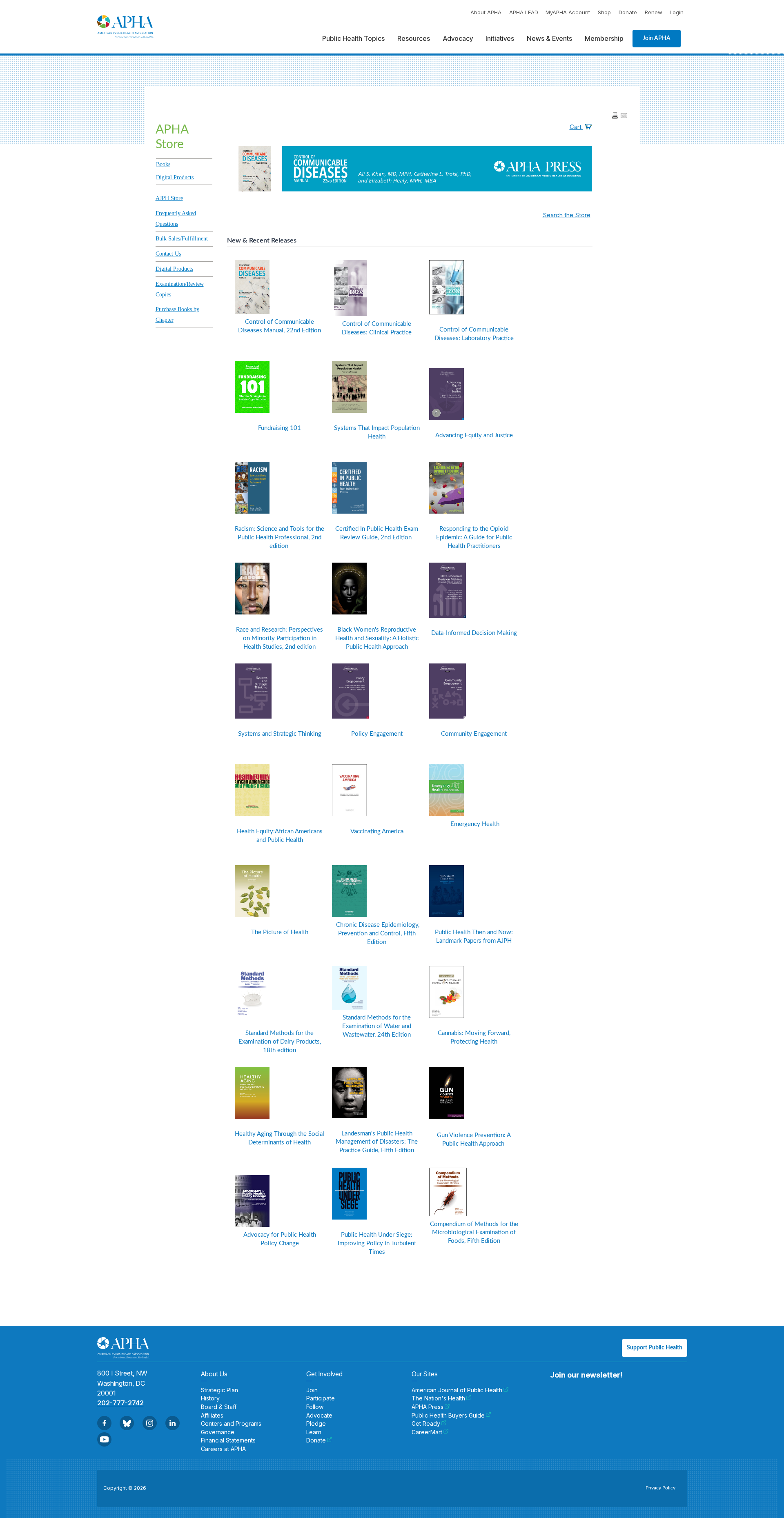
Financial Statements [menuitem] (228, 1440)
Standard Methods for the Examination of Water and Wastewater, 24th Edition (376, 1026)
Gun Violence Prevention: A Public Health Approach (474, 1139)
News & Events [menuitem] (549, 38)
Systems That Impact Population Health (377, 432)
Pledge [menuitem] (316, 1423)
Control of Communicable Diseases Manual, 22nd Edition (279, 326)
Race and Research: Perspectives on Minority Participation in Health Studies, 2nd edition (279, 638)
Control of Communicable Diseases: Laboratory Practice (474, 334)
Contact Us (168, 254)
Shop (604, 12)
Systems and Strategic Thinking (279, 734)
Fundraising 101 (279, 428)
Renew (653, 12)
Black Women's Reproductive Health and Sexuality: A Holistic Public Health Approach (377, 638)
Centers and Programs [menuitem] (231, 1423)
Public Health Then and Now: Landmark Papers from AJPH (474, 936)
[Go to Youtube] (104, 1439)
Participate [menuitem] (320, 1398)
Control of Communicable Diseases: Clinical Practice (377, 328)
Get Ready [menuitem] (426, 1423)
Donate (628, 12)
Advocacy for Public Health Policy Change (279, 1239)
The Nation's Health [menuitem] (438, 1398)
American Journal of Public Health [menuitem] (457, 1390)
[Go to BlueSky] (127, 1423)
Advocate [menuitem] (319, 1415)
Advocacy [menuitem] (458, 38)
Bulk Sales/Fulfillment (182, 239)
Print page (615, 115)
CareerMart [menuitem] (427, 1432)
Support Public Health (654, 1348)
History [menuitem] (210, 1398)
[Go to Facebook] (104, 1423)
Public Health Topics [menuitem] (353, 38)
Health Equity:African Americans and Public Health (280, 835)
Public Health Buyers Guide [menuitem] (448, 1415)
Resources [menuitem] (413, 38)
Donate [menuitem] (316, 1440)
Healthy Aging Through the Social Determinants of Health (279, 1138)
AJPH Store (169, 198)
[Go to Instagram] (150, 1423)
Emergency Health (474, 824)
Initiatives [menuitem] (500, 38)
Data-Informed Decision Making (474, 633)
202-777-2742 (120, 1403)
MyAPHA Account (568, 12)
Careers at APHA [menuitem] (223, 1449)
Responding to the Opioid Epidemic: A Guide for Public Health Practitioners (474, 537)
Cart (576, 127)
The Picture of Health (279, 932)
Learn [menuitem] (313, 1432)
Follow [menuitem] (314, 1407)
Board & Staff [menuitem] (218, 1407)
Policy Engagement (377, 734)
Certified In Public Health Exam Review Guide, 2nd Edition (376, 533)
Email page (624, 115)
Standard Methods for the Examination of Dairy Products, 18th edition (279, 1041)
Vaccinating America (376, 831)
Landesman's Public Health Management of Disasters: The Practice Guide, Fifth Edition (377, 1142)
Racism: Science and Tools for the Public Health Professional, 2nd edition (279, 537)
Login (677, 12)
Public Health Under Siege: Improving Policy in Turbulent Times (377, 1243)
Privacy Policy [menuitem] (660, 1487)
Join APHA (656, 38)
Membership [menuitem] (604, 38)
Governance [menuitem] (217, 1432)
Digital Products (175, 177)
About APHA (485, 12)
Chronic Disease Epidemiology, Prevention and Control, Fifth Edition (376, 933)
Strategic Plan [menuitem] (219, 1390)
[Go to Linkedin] (172, 1423)
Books (163, 164)
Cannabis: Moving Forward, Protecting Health (474, 1037)
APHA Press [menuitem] (427, 1407)
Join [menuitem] (312, 1390)
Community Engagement (474, 734)
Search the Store (566, 215)
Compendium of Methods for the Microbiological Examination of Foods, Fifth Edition (474, 1232)
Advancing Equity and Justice (474, 435)
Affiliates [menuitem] (212, 1415)
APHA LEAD (523, 12)
